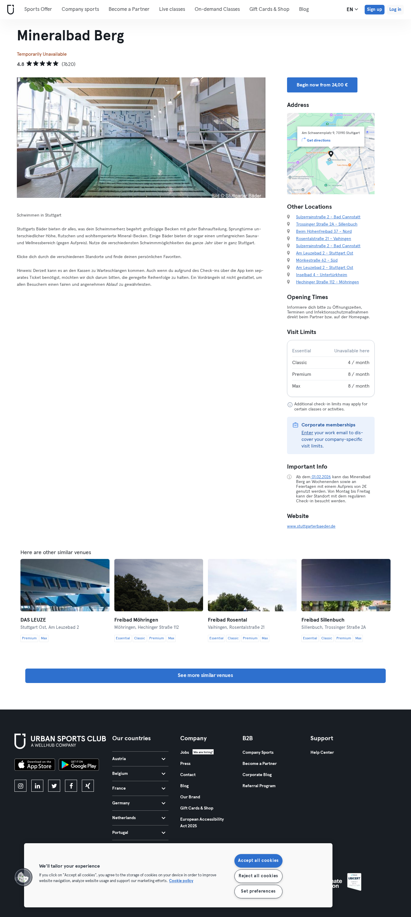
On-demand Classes (217, 9)
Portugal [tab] (120, 833)
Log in (395, 9)
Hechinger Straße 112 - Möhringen (327, 282)
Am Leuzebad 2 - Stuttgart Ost (324, 253)
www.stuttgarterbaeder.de (311, 526)
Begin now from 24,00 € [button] (322, 85)
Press (185, 764)
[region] (178, 875)
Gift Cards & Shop (269, 9)
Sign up (374, 9)
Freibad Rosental (227, 620)
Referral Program (259, 786)
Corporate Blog (257, 775)
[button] (23, 877)
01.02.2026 (321, 477)
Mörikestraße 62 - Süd (317, 260)
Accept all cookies (258, 861)
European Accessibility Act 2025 (202, 822)
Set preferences (258, 891)
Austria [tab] (119, 759)
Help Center (322, 752)
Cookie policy (181, 881)
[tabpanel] (330, 368)
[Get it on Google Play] (79, 765)
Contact (188, 775)
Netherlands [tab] (124, 818)
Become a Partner (129, 9)
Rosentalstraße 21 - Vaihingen (323, 239)
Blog (304, 9)
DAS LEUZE (33, 620)
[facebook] (71, 786)
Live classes (172, 9)
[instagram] (20, 786)
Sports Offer (38, 9)
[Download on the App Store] (34, 765)
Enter (307, 432)
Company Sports (258, 752)
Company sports (80, 9)
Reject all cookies (258, 876)
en (350, 9)
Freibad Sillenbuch (323, 620)
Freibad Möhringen (136, 620)
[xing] (88, 786)
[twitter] (54, 786)
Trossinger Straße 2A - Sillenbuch (326, 224)
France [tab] (119, 788)
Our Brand (190, 797)
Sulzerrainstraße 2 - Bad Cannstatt (328, 217)
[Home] (9, 10)
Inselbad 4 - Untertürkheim (321, 275)
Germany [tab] (121, 803)
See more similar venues (205, 675)
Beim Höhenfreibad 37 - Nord (324, 231)
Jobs (184, 752)
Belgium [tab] (120, 774)
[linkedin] (37, 786)
